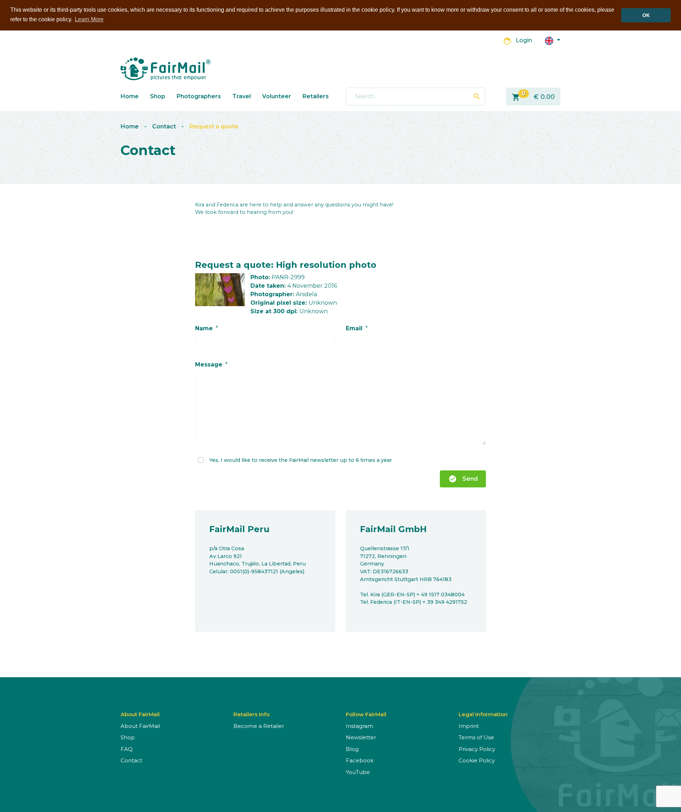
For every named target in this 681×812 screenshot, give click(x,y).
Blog (352, 749)
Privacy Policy (477, 749)
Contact (164, 126)
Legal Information (483, 714)
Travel (241, 96)
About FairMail (140, 726)
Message (208, 364)
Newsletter (361, 737)
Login (524, 40)
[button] (552, 40)
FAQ (127, 749)
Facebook (359, 760)
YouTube (358, 772)
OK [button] (646, 15)
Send (463, 479)
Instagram (359, 726)
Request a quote (213, 126)
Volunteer (276, 96)
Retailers (316, 96)
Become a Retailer (258, 726)
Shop (157, 96)
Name (204, 328)
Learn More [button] (89, 19)
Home (130, 96)
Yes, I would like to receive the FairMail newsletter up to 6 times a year (300, 460)
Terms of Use (476, 737)
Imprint (469, 726)
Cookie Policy (477, 760)
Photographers (199, 96)
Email (354, 328)
